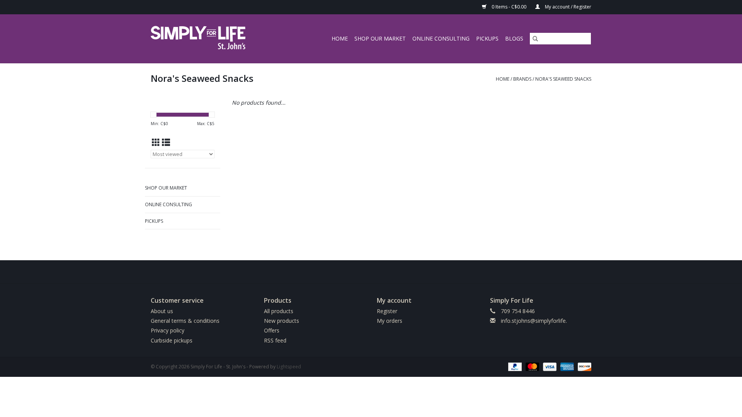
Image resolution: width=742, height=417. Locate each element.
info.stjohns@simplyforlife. (534, 320)
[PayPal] (514, 366)
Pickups (487, 38)
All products (278, 311)
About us (162, 311)
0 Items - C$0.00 (509, 6)
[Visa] (549, 366)
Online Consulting (441, 38)
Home (340, 38)
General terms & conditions (185, 320)
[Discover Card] (583, 366)
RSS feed (275, 340)
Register (387, 311)
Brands (522, 79)
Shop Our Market (380, 38)
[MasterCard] (531, 366)
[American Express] (566, 366)
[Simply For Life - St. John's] (209, 38)
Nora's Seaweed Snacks (563, 79)
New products (281, 320)
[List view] (166, 142)
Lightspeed (289, 366)
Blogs (514, 38)
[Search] (535, 38)
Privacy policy (167, 330)
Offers (271, 330)
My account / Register (567, 6)
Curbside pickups (171, 340)
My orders (389, 320)
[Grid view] (156, 142)
